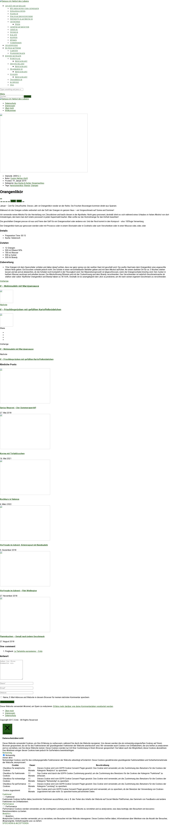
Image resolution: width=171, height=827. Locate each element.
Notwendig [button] (7, 753)
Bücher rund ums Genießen (24, 8)
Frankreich (16, 69)
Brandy (27, 185)
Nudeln (14, 32)
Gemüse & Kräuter (19, 26)
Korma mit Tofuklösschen (12, 453)
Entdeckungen (13, 55)
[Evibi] (14, 1)
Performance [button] (8, 804)
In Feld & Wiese (13, 48)
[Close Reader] (1, 201)
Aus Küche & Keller (15, 5)
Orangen (34, 185)
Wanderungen (17, 53)
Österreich (16, 79)
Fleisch (14, 13)
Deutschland (17, 63)
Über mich (9, 108)
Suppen (13, 37)
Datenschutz (10, 103)
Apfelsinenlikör (16, 185)
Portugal (15, 58)
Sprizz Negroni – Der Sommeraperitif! (18, 408)
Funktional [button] (7, 794)
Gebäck (14, 29)
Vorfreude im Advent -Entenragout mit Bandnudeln (24, 545)
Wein (17, 24)
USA (12, 84)
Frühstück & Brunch (21, 19)
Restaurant (21, 61)
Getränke (15, 21)
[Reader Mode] (1, 198)
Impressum (10, 106)
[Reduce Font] (4, 201)
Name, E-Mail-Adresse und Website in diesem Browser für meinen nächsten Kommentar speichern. (46, 697)
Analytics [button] (7, 813)
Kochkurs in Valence (9, 499)
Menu (2, 94)
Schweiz (14, 82)
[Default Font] (6, 201)
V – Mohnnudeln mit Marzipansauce (17, 349)
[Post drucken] (23, 201)
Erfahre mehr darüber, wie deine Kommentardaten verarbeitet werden (83, 706)
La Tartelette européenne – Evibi (28, 651)
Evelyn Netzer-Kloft (19, 178)
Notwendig (10, 755)
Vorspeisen (16, 42)
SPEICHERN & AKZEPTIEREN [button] (15, 823)
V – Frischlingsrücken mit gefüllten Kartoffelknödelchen (26, 359)
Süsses (13, 40)
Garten (14, 50)
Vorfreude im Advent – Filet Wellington (18, 590)
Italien (14, 74)
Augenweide (11, 45)
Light (13, 201)
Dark (19, 201)
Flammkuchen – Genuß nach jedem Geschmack (22, 636)
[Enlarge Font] (9, 201)
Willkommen (10, 110)
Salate (13, 34)
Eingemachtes (17, 11)
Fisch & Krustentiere (21, 16)
